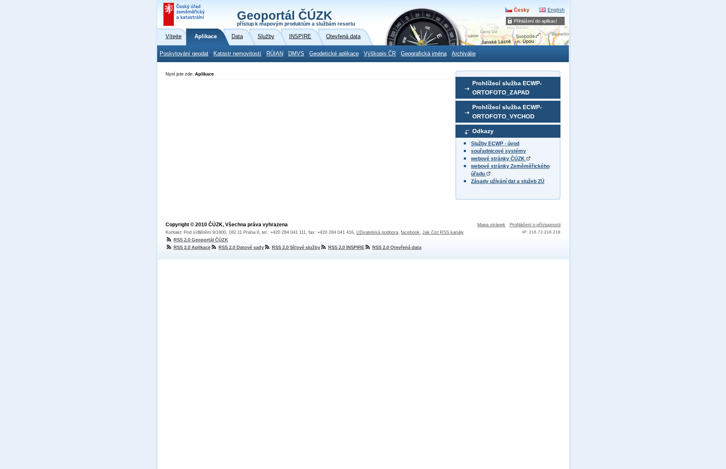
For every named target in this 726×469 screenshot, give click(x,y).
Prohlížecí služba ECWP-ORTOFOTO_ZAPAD (507, 88)
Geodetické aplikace (334, 54)
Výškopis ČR (380, 54)
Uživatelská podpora (377, 232)
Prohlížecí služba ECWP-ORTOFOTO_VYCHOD (507, 112)
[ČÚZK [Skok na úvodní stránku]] (184, 14)
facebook (410, 232)
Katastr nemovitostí (237, 54)
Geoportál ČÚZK (296, 17)
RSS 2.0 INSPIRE (346, 247)
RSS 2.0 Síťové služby (296, 247)
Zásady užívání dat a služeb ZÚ (507, 181)
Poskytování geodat (184, 54)
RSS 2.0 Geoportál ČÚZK (201, 239)
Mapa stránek (491, 224)
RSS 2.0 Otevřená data (396, 247)
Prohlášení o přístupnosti (535, 224)
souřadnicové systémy (498, 151)
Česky (521, 10)
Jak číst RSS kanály (443, 232)
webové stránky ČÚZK (498, 159)
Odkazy (483, 131)
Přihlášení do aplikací (535, 21)
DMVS (296, 54)
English (556, 10)
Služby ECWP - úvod (495, 144)
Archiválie (464, 54)
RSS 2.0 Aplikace (192, 247)
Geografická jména (424, 54)
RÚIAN (274, 54)
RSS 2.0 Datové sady (241, 247)
